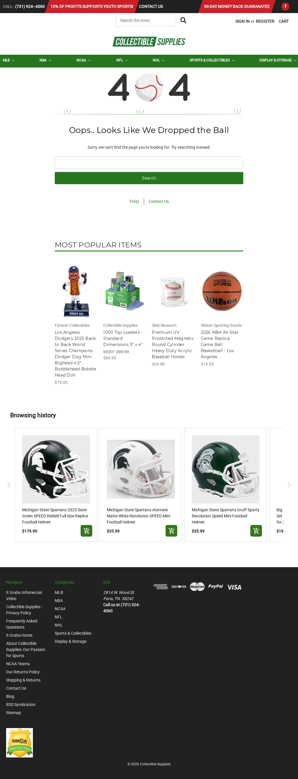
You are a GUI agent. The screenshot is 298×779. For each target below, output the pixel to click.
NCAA (82, 60)
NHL (157, 60)
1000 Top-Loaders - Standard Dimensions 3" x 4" (123, 338)
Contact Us (151, 6)
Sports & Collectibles (210, 60)
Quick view (75, 286)
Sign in (242, 21)
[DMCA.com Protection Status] (19, 742)
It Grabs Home (19, 635)
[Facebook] (285, 6)
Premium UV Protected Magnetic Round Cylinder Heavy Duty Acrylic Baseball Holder (173, 344)
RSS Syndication (21, 704)
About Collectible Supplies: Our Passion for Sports (25, 649)
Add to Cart (76, 296)
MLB (6, 60)
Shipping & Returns (23, 680)
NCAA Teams (18, 663)
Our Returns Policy (23, 672)
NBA (43, 60)
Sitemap (13, 712)
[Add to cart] (86, 531)
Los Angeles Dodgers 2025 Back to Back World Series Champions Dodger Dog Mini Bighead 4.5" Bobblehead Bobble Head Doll (75, 354)
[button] (9, 485)
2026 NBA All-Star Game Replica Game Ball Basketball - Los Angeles (220, 344)
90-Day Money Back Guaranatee (237, 6)
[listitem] (56, 485)
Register (265, 21)
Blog (10, 696)
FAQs (134, 201)
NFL (120, 60)
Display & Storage (276, 60)
